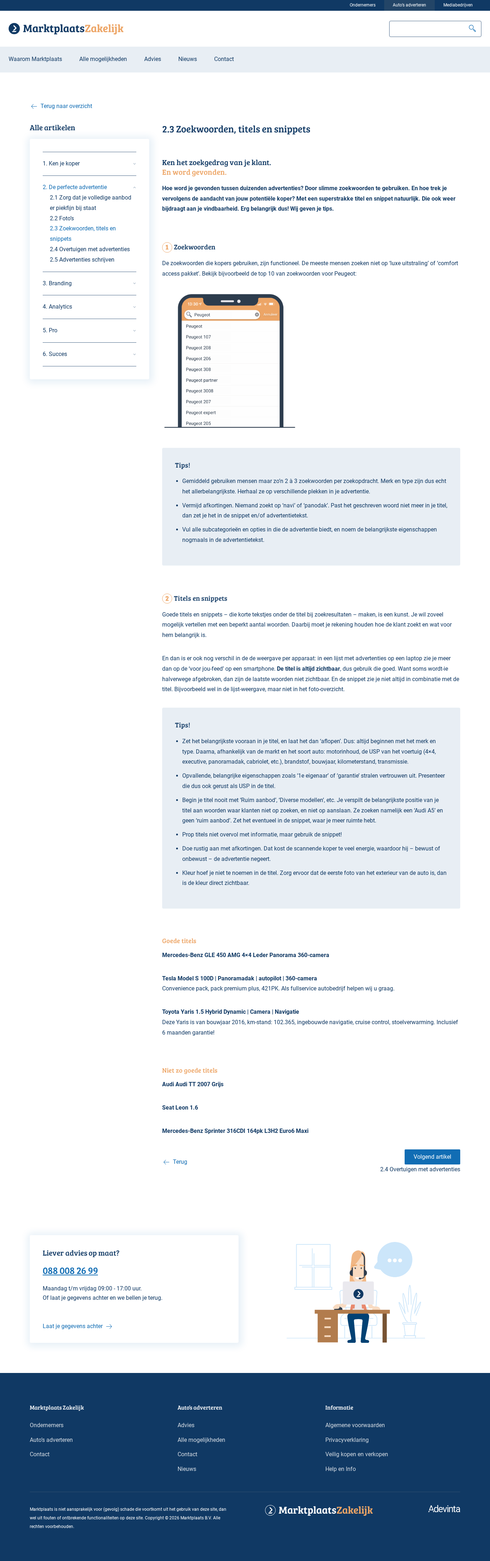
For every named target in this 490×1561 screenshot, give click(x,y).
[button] (472, 29)
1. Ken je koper (61, 163)
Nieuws (187, 59)
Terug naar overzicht (66, 106)
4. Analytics (57, 306)
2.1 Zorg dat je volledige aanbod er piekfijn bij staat (90, 202)
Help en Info (340, 1469)
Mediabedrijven (458, 5)
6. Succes (55, 354)
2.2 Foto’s (62, 218)
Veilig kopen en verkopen (356, 1454)
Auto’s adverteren (409, 5)
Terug (180, 1161)
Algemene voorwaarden (355, 1425)
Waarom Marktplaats (35, 59)
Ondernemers (363, 5)
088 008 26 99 (70, 1270)
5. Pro (50, 330)
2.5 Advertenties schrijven (82, 259)
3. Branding (57, 283)
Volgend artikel (432, 1156)
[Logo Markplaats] (66, 29)
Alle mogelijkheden (103, 59)
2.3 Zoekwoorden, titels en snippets (83, 233)
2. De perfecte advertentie (75, 187)
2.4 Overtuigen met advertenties (90, 249)
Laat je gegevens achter (73, 1326)
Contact (224, 59)
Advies (152, 59)
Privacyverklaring (347, 1439)
